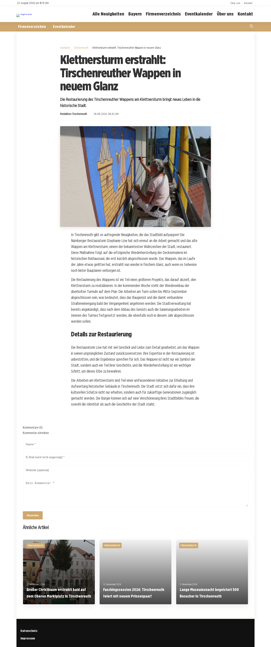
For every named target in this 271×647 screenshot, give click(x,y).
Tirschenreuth (81, 47)
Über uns (235, 3)
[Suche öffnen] (251, 26)
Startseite (65, 47)
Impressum (27, 638)
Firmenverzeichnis (163, 14)
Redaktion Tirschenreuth (73, 114)
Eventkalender (199, 14)
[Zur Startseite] (24, 14)
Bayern (135, 14)
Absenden (33, 515)
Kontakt (248, 3)
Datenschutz (28, 631)
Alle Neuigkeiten (108, 14)
